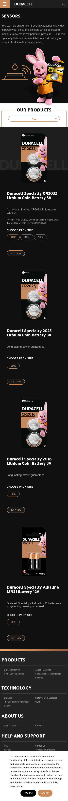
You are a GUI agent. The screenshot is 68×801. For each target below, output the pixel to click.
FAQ (6, 746)
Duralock (8, 698)
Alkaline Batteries (43, 670)
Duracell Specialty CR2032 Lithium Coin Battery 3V (32, 195)
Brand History (10, 726)
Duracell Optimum (12, 670)
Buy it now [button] (16, 253)
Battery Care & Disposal (46, 698)
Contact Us (40, 746)
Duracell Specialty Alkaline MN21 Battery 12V (33, 589)
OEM (37, 702)
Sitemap (8, 750)
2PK (13, 237)
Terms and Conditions (45, 750)
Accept (45, 793)
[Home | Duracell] (24, 3)
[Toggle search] (63, 4)
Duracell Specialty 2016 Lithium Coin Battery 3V (29, 461)
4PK (27, 237)
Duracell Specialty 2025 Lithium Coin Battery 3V (29, 333)
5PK (40, 237)
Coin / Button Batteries (14, 674)
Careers (39, 726)
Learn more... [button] (17, 786)
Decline (28, 793)
